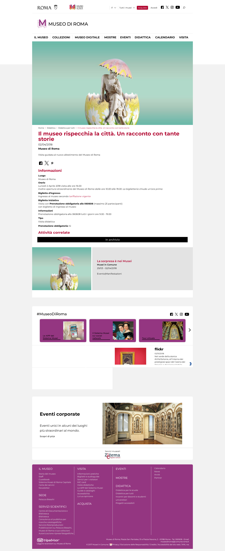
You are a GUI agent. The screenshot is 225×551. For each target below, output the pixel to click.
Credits (153, 544)
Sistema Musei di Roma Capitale (55, 482)
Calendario (165, 37)
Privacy (115, 544)
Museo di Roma (68, 24)
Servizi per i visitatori (87, 479)
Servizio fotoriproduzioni (51, 525)
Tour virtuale (148, 338)
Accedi (154, 7)
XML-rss (185, 544)
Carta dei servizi (46, 485)
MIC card (81, 482)
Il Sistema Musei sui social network (100, 335)
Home (41, 128)
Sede (42, 495)
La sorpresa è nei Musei (114, 261)
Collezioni (61, 37)
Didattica (143, 37)
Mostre (110, 37)
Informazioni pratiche (88, 474)
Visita (183, 37)
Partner (158, 478)
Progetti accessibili (125, 503)
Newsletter (44, 488)
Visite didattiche (85, 485)
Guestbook (44, 479)
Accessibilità (83, 493)
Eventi (125, 37)
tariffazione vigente (80, 196)
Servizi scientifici (52, 506)
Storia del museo (47, 474)
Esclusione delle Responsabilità (134, 544)
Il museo (41, 37)
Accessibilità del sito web (169, 544)
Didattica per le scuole (127, 490)
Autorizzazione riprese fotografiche (56, 533)
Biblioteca (44, 516)
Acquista (142, 7)
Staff (41, 476)
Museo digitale (87, 37)
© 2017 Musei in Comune (97, 544)
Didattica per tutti (66, 128)
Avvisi (157, 474)
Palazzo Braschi (46, 499)
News (157, 471)
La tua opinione (85, 496)
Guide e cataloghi (86, 490)
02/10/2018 (170, 359)
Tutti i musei (125, 7)
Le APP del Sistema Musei (50, 336)
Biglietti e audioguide (88, 476)
